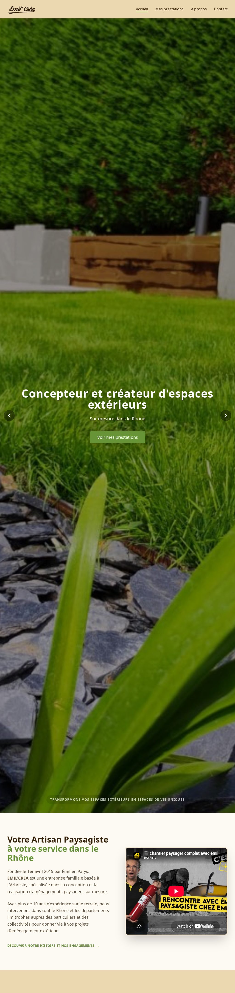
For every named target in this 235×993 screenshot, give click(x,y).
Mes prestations (169, 9)
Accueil (142, 9)
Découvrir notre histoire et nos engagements (53, 945)
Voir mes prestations (117, 437)
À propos (199, 9)
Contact (221, 9)
